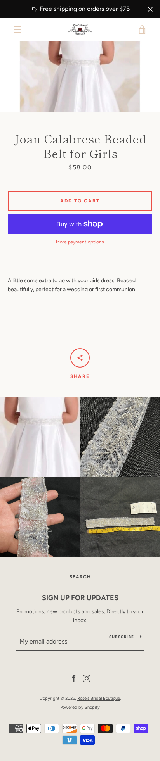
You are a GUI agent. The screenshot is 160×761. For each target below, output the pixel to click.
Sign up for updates (80, 598)
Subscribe (121, 636)
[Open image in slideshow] (80, 76)
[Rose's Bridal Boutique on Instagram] (86, 678)
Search (80, 577)
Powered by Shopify (80, 707)
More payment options (80, 242)
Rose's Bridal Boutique (98, 698)
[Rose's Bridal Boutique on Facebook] (74, 678)
